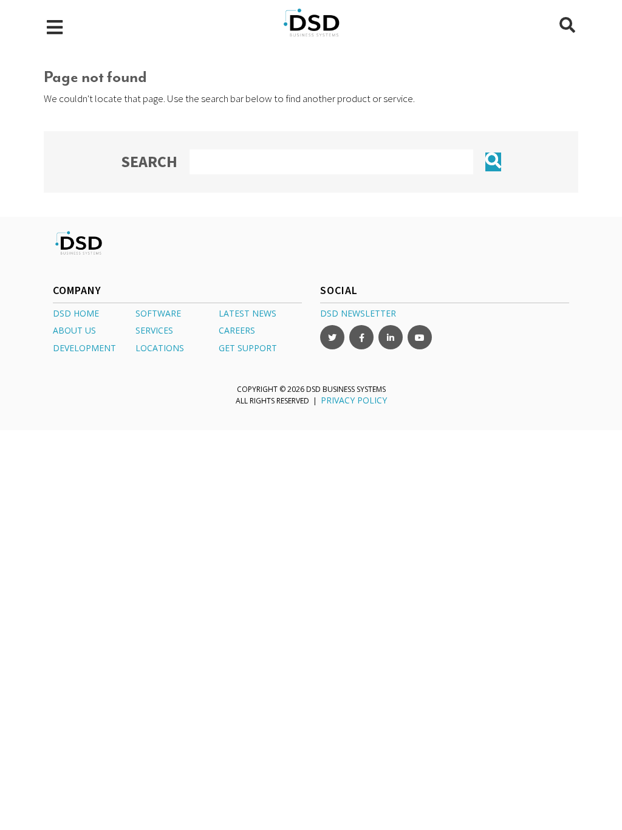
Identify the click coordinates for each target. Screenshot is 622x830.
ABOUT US (74, 330)
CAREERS (237, 330)
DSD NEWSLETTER (358, 313)
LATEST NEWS (247, 313)
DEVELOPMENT (84, 348)
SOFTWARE (158, 313)
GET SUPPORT (248, 348)
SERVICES (154, 330)
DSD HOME (76, 313)
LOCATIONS (159, 348)
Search (149, 162)
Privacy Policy (354, 400)
